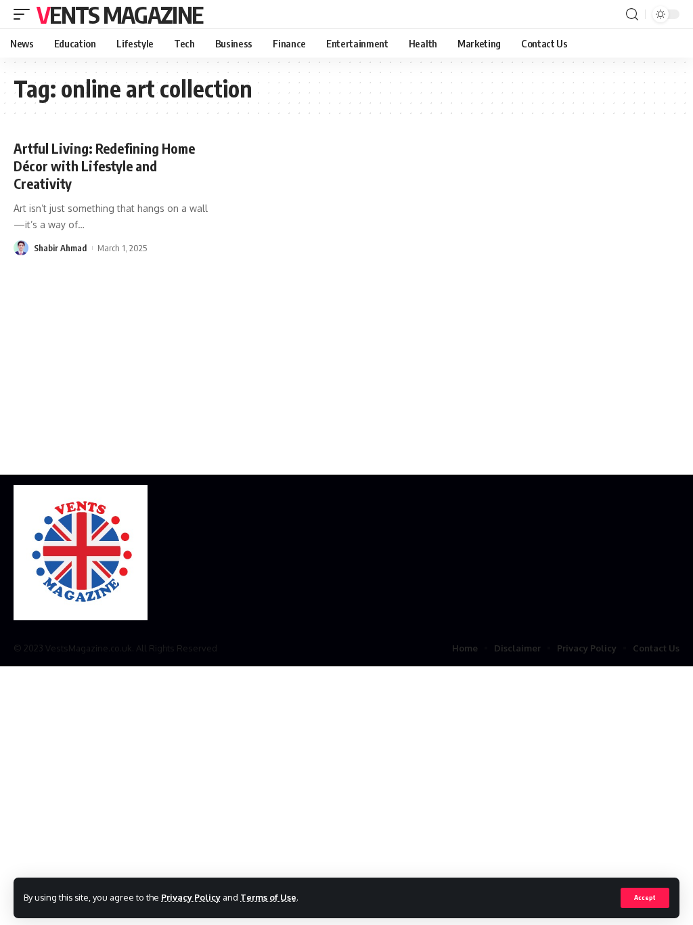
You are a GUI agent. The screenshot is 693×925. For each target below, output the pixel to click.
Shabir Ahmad (60, 247)
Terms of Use (268, 897)
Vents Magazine (119, 14)
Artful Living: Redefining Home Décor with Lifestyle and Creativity (104, 165)
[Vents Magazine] (81, 552)
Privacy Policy (191, 897)
